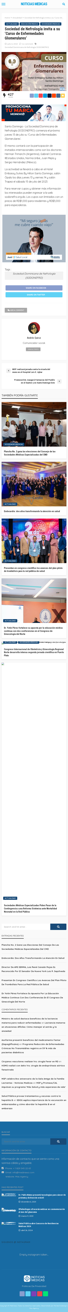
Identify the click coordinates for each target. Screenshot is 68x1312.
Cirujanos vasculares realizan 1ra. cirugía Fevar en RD (30, 1061)
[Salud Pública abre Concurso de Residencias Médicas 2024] (9, 1223)
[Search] (63, 4)
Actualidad (11, 24)
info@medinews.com (23, 1172)
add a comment (17, 310)
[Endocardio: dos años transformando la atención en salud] (34, 484)
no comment (27, 44)
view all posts (33, 349)
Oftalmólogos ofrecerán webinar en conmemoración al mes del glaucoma (42, 1210)
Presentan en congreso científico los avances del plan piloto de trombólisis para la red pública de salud (33, 570)
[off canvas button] (3, 4)
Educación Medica (29, 24)
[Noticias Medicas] (34, 1278)
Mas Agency (21, 1176)
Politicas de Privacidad (34, 1286)
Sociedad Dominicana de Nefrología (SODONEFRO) (27, 47)
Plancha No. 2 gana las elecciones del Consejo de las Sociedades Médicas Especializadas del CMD (30, 453)
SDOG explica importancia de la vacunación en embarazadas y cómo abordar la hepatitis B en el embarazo (34, 1104)
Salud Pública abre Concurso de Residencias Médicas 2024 (39, 1224)
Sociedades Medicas (51, 24)
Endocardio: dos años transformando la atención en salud (32, 511)
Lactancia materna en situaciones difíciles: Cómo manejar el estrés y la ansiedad (33, 1026)
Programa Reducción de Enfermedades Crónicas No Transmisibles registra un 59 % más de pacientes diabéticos (33, 1048)
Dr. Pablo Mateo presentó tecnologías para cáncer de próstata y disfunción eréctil (42, 1196)
